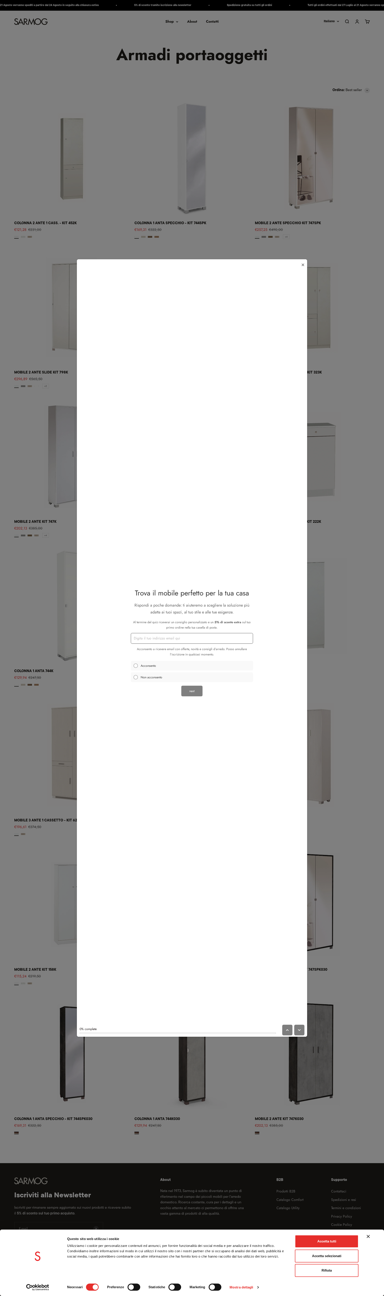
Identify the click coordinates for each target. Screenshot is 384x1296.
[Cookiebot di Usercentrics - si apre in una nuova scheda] (37, 1287)
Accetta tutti (326, 1241)
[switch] (134, 1287)
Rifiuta (327, 1270)
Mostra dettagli (241, 1287)
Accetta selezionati (326, 1256)
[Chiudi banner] (368, 1236)
